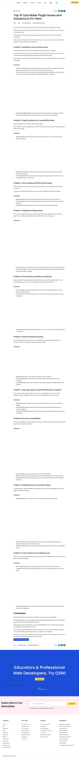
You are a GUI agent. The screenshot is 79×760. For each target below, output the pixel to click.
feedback (39, 606)
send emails (54, 403)
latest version (49, 136)
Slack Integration (62, 743)
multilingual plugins (33, 498)
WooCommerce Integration (64, 724)
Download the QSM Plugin (21, 639)
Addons (25, 2)
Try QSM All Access (7, 747)
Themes (32, 2)
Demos (18, 2)
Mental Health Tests (26, 734)
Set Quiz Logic (43, 732)
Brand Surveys (25, 736)
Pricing (39, 2)
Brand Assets (5, 728)
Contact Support (6, 745)
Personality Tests (25, 726)
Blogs (50, 2)
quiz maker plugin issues (39, 23)
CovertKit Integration (63, 738)
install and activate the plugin (57, 53)
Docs (45, 2)
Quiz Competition (25, 728)
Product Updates (6, 743)
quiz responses (36, 393)
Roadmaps (5, 736)
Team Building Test (25, 732)
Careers (4, 730)
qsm (19, 23)
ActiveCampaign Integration (65, 736)
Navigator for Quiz (44, 736)
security (29, 473)
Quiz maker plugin (18, 27)
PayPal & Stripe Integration (64, 726)
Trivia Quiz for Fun (25, 724)
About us (4, 724)
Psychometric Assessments (46, 730)
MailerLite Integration (63, 732)
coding (50, 191)
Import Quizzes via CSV (45, 724)
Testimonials (5, 732)
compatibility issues (41, 58)
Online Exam (24, 738)
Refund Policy (5, 741)
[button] (59, 11)
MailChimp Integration (63, 734)
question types (27, 282)
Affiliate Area (5, 734)
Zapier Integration (63, 728)
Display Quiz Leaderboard (45, 734)
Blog (4, 726)
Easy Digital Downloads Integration (66, 745)
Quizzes (16, 214)
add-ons (39, 294)
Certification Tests (25, 730)
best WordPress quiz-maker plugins (44, 629)
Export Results (43, 726)
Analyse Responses (44, 728)
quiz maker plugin (26, 23)
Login (56, 2)
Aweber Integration (63, 741)
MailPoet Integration (63, 730)
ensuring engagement (49, 30)
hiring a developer (45, 329)
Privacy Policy (6, 738)
